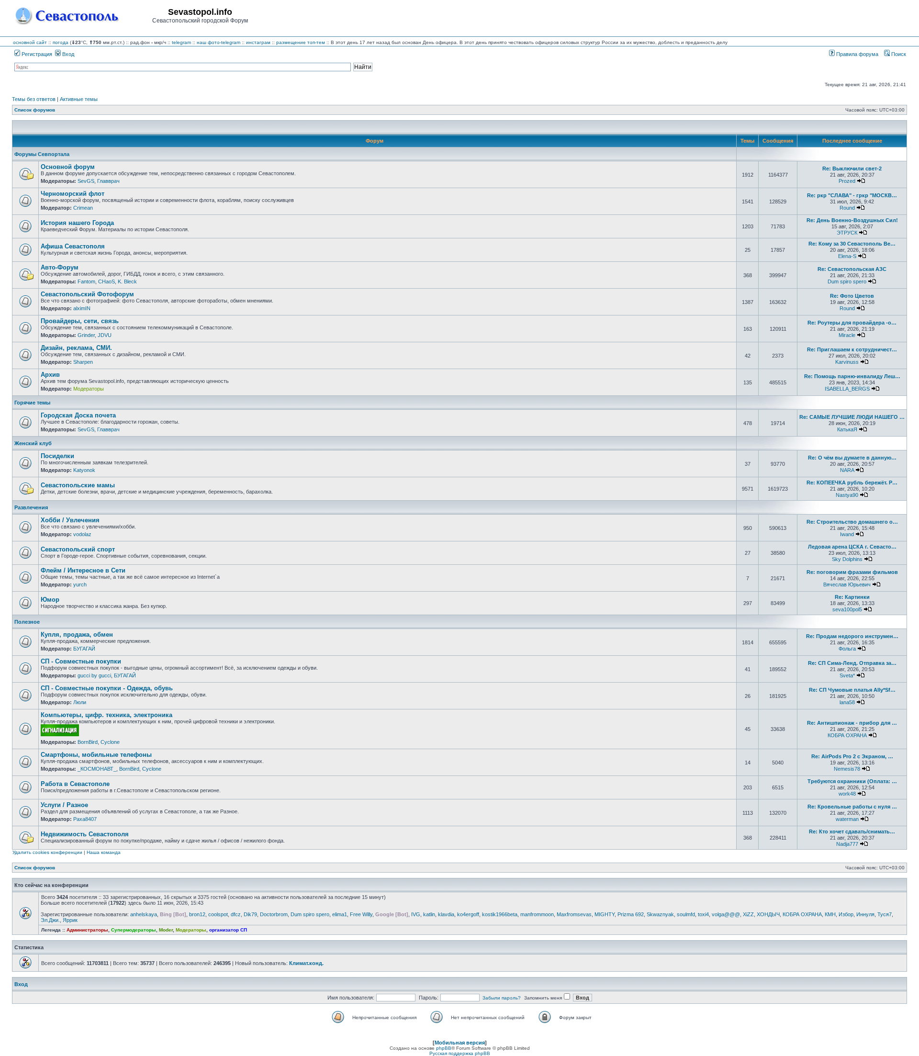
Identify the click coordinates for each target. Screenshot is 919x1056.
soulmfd (686, 914)
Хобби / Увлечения (70, 520)
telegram (181, 42)
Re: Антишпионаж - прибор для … (852, 723)
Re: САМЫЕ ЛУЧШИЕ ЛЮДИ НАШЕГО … (852, 417)
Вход (67, 54)
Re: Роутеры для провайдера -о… (852, 323)
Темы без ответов (34, 99)
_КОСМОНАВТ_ (97, 769)
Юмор (50, 599)
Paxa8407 (85, 819)
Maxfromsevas (574, 914)
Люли (79, 702)
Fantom (86, 281)
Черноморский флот (72, 193)
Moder (166, 929)
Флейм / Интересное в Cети (83, 570)
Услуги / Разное (64, 805)
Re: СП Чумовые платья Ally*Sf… (852, 690)
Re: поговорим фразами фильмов (852, 572)
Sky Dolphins (847, 559)
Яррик (70, 920)
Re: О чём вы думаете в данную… (852, 458)
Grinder (86, 335)
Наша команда (104, 852)
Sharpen (83, 362)
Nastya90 (847, 495)
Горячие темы (32, 402)
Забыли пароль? (501, 997)
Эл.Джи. (50, 920)
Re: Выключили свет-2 (852, 168)
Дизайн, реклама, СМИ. (76, 347)
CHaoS (106, 281)
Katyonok (84, 470)
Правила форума (856, 54)
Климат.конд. (306, 963)
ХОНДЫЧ (768, 914)
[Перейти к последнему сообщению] (861, 181)
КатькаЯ (847, 429)
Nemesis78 (847, 769)
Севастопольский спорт (78, 549)
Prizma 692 (630, 914)
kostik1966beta (499, 914)
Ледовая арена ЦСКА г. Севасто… (852, 547)
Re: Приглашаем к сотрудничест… (852, 349)
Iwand (847, 534)
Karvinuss (847, 362)
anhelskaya (143, 914)
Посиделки (57, 456)
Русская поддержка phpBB (459, 1053)
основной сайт (30, 42)
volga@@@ (726, 914)
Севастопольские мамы (78, 485)
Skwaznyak (660, 914)
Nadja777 (847, 844)
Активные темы (79, 99)
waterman (847, 819)
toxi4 (703, 914)
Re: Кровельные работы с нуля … (852, 806)
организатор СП (228, 929)
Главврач (108, 181)
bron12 (197, 914)
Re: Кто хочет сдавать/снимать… (852, 831)
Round (847, 208)
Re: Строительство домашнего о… (852, 522)
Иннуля (865, 914)
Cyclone (110, 742)
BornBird (88, 742)
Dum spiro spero (847, 281)
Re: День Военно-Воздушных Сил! (852, 220)
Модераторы (88, 389)
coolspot (218, 914)
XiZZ (748, 914)
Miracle (847, 335)
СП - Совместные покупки (81, 661)
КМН (830, 914)
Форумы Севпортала (41, 154)
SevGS (86, 181)
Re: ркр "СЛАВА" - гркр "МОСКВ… (852, 195)
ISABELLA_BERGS (847, 389)
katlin (429, 914)
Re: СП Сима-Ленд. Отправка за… (852, 663)
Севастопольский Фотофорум (87, 294)
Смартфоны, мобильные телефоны (96, 754)
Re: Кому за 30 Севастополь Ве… (852, 244)
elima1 (339, 914)
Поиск (898, 54)
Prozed (847, 181)
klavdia (446, 914)
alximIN (81, 308)
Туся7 (884, 914)
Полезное (27, 622)
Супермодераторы (133, 929)
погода (60, 42)
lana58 (847, 702)
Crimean (83, 208)
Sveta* (847, 675)
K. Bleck (127, 281)
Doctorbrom (274, 914)
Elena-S (847, 256)
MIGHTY (604, 914)
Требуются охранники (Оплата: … (852, 781)
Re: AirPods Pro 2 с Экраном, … (852, 756)
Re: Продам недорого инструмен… (852, 636)
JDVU (105, 335)
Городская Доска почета (78, 415)
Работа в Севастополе (75, 783)
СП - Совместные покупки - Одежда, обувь (107, 688)
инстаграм (258, 42)
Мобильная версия (460, 1042)
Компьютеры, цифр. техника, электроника (106, 715)
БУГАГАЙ (84, 649)
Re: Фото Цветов (852, 296)
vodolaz (82, 534)
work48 (847, 794)
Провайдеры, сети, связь (80, 321)
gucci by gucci (94, 675)
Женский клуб (33, 443)
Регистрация (36, 54)
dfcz (236, 914)
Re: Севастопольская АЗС (852, 269)
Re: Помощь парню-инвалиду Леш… (852, 376)
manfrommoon (537, 914)
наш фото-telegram (218, 42)
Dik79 (250, 914)
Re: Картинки (852, 597)
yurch (80, 584)
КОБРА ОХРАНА (847, 735)
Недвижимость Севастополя (85, 834)
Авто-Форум (59, 267)
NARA (847, 470)
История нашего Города (77, 222)
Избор (846, 914)
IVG (415, 914)
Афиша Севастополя (73, 246)
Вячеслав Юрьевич (847, 584)
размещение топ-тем (300, 42)
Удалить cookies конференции (47, 852)
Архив (50, 374)
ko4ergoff (468, 914)
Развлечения (31, 507)
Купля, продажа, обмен (77, 634)
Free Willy (361, 914)
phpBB (443, 1048)
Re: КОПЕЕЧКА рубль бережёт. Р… (852, 482)
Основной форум (68, 166)
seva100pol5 (847, 609)
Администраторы (87, 929)
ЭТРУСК (847, 233)
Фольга (847, 649)
